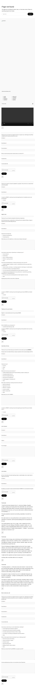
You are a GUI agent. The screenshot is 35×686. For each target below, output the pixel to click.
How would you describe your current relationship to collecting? (12, 626)
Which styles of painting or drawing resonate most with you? (12, 382)
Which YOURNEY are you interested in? (8, 325)
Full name (3, 186)
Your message (4, 445)
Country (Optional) (4, 163)
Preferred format (4, 364)
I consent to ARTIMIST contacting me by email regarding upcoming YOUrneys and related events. (16, 408)
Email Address (4, 143)
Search (30, 14)
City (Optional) (3, 158)
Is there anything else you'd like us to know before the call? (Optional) (13, 662)
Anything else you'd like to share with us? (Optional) (10, 278)
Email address (4, 435)
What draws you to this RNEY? (7, 394)
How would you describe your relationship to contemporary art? (12, 252)
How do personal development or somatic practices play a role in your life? (14, 262)
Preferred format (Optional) (6, 233)
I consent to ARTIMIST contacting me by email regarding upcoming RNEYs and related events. (16, 292)
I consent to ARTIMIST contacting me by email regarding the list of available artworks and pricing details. (16, 198)
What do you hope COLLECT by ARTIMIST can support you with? (12, 648)
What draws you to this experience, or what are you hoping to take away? (14, 238)
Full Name (3, 138)
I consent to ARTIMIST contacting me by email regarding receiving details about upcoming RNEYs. (16, 329)
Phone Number (4, 148)
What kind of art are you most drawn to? (8, 370)
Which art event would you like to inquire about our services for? (12, 153)
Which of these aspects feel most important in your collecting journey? (13, 637)
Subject (3, 440)
